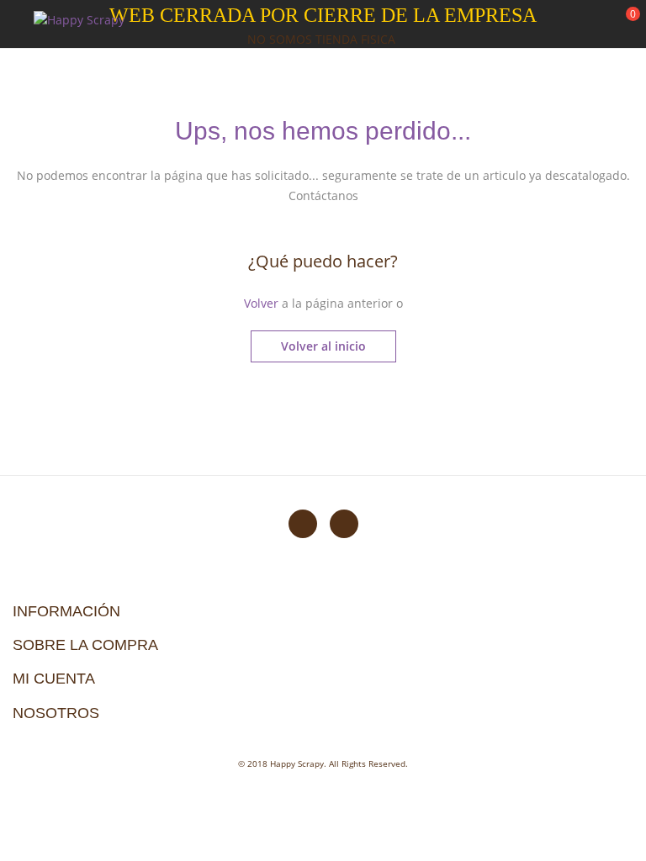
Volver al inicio (323, 346)
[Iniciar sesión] (569, 24)
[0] (622, 25)
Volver (261, 303)
